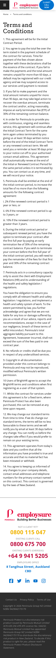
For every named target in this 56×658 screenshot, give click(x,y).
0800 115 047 (28, 532)
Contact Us (11, 599)
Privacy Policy (27, 599)
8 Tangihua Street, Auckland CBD (28, 569)
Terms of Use (44, 599)
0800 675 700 (28, 544)
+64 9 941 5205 (28, 556)
